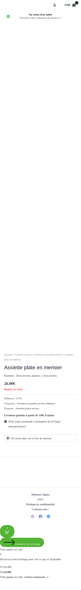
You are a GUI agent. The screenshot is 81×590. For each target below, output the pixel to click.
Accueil (8, 354)
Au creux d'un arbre (40, 14)
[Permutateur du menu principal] (8, 16)
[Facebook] (40, 516)
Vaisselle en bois (23, 354)
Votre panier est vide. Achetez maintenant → (24, 577)
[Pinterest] (48, 516)
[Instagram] (32, 516)
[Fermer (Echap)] (28, 583)
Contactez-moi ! (40, 509)
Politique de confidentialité (40, 504)
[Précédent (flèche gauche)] (4, 588)
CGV (40, 499)
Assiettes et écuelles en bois (48, 354)
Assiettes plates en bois (27, 408)
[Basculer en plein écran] (12, 583)
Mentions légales (40, 494)
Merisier (51, 403)
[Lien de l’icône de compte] (54, 5)
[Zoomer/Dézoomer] (4, 583)
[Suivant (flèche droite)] (12, 588)
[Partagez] (20, 583)
